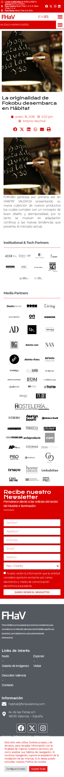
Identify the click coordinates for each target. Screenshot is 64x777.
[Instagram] (55, 6)
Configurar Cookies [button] (16, 768)
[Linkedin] (59, 6)
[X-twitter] (51, 6)
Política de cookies (35, 761)
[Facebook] (47, 6)
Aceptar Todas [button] (38, 768)
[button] (60, 17)
